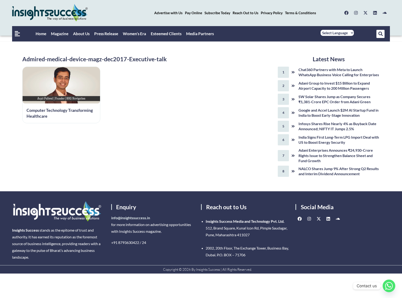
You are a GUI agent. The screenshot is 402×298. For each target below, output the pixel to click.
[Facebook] (346, 13)
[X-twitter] (365, 13)
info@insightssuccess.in (130, 218)
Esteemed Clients (166, 33)
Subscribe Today (217, 13)
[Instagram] (356, 13)
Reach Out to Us (245, 13)
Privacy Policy (272, 13)
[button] (380, 34)
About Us (81, 33)
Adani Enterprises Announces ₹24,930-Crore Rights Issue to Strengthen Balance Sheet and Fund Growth (335, 155)
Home (41, 33)
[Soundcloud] (384, 13)
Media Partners (200, 33)
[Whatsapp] (389, 286)
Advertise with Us (168, 13)
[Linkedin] (375, 13)
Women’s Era (134, 33)
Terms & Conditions (300, 13)
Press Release (106, 33)
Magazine (59, 33)
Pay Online (193, 13)
